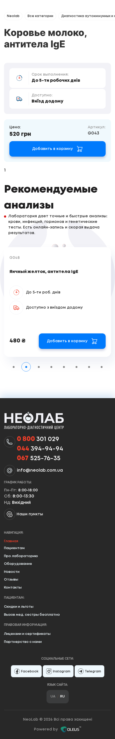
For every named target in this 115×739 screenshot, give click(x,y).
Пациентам (14, 548)
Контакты (13, 587)
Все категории (40, 16)
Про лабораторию (21, 556)
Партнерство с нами (23, 641)
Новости (12, 571)
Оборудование (18, 563)
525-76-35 (38, 458)
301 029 (38, 439)
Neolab (13, 16)
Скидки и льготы (18, 606)
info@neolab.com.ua (40, 470)
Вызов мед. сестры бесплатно (32, 614)
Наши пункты (30, 514)
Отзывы (11, 579)
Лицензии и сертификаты (27, 633)
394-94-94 (40, 449)
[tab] (13, 366)
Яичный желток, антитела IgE (43, 272)
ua (53, 696)
